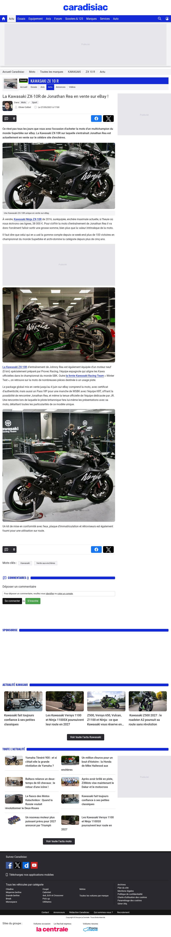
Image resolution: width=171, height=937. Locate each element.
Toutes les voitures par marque (94, 895)
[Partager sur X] (109, 117)
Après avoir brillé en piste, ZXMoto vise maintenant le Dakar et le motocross (98, 783)
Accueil (23, 87)
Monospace (11, 902)
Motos (82, 889)
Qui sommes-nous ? (103, 912)
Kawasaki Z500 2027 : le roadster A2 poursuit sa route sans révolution (145, 719)
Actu (11, 18)
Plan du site (123, 888)
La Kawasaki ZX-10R (15, 367)
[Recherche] (159, 18)
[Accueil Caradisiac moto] (3, 18)
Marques (91, 18)
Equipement (36, 18)
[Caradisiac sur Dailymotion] (26, 866)
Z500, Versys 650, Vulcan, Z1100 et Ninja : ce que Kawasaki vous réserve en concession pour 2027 (104, 720)
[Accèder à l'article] (23, 701)
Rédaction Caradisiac (79, 912)
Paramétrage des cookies (130, 900)
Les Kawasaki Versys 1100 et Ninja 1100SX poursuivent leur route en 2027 (65, 719)
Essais (21, 18)
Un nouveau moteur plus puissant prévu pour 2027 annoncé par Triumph (40, 821)
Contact (45, 912)
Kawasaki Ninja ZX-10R (28, 219)
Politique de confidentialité (130, 894)
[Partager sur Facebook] (97, 117)
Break (8, 898)
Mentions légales (126, 891)
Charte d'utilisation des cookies (132, 897)
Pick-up (46, 898)
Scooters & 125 (74, 18)
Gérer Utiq (122, 903)
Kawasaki (25, 563)
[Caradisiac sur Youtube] (34, 866)
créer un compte (65, 593)
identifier (50, 593)
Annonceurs (59, 912)
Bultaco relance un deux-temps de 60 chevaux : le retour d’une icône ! (40, 783)
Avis (48, 18)
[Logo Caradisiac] (85, 13)
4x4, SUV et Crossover (53, 895)
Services (105, 18)
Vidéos (72, 87)
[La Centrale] (52, 932)
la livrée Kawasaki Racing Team (85, 375)
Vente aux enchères (45, 563)
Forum (58, 18)
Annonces (60, 87)
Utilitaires (47, 902)
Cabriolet (47, 892)
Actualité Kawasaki (15, 685)
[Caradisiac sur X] (18, 866)
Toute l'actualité (14, 749)
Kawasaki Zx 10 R (45, 81)
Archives (122, 884)
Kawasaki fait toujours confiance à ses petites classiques (19, 719)
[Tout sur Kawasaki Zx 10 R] (10, 88)
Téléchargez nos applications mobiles (31, 874)
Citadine (10, 889)
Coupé (46, 889)
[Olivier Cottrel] (8, 110)
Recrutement (123, 912)
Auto (116, 18)
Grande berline (13, 895)
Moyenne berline (13, 892)
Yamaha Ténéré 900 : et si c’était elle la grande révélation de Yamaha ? (41, 761)
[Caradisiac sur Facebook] (9, 866)
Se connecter (12, 600)
